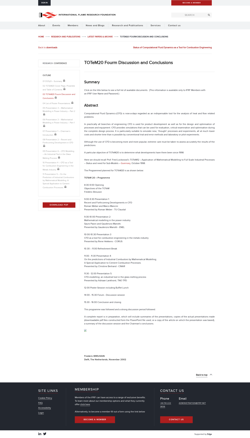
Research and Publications (66, 36)
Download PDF (59, 205)
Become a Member (95, 420)
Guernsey (125, 163)
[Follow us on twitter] (44, 434)
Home (41, 36)
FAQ (40, 403)
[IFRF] (77, 14)
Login (41, 412)
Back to (47, 47)
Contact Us (176, 420)
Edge (209, 434)
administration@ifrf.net (192, 403)
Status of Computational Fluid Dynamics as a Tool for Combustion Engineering (172, 47)
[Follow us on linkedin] (39, 434)
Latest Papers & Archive (100, 36)
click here (85, 404)
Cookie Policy (45, 398)
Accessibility (44, 407)
